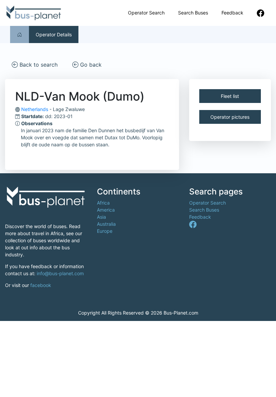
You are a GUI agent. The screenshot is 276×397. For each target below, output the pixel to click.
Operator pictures (229, 117)
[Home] (19, 34)
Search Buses (193, 12)
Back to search (38, 64)
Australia (106, 224)
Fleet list (230, 96)
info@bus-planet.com (60, 273)
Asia (101, 217)
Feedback (232, 12)
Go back (90, 64)
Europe (104, 231)
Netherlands (34, 109)
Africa (103, 203)
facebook (40, 285)
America (106, 210)
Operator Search (146, 12)
